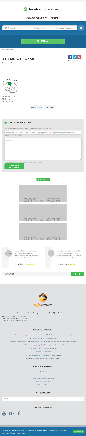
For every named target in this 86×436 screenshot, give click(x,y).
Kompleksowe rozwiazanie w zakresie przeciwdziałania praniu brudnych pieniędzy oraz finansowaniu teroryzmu (43, 341)
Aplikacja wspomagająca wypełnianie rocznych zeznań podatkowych (44, 345)
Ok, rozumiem (78, 432)
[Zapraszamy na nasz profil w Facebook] (19, 413)
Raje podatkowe (44, 385)
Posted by (8, 63)
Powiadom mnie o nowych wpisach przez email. (24, 163)
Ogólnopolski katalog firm (44, 352)
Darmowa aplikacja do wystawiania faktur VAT (43, 348)
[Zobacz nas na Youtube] (4, 413)
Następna (50, 107)
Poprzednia (36, 107)
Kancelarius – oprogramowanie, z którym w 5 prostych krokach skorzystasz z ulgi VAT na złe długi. (44, 335)
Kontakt (55, 18)
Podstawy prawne (44, 375)
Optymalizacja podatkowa (44, 381)
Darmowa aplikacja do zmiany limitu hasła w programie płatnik (44, 355)
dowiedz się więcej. (19, 433)
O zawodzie (43, 371)
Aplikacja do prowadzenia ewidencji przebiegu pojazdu (44, 358)
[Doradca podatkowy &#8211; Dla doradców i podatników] (43, 9)
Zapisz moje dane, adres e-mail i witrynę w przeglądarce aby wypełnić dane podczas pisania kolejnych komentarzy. (40, 134)
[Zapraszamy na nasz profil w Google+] (11, 413)
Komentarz (10, 140)
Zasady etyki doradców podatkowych (44, 378)
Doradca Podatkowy (36, 18)
